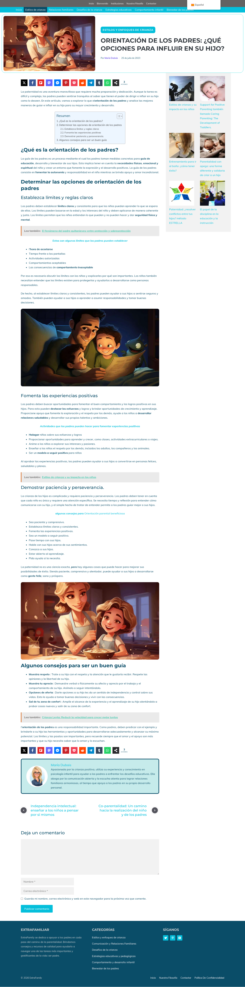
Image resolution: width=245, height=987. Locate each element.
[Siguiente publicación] (155, 810)
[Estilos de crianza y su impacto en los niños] (181, 89)
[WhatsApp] (107, 82)
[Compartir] (115, 82)
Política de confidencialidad (209, 978)
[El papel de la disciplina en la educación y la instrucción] (212, 194)
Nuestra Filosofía (134, 3)
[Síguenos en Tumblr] (179, 938)
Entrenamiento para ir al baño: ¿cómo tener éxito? (182, 166)
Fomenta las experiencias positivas (82, 132)
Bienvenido (102, 3)
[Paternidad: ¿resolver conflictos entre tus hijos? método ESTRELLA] (181, 194)
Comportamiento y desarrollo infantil (113, 962)
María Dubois (111, 58)
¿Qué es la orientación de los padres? (81, 121)
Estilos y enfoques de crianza (128, 29)
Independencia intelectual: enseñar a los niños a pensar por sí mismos (54, 810)
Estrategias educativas (119, 9)
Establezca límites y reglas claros (81, 128)
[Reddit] (82, 82)
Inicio (91, 3)
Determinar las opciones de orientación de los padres (90, 125)
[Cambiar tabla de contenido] (118, 116)
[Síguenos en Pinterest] (172, 938)
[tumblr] (99, 82)
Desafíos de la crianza (89, 9)
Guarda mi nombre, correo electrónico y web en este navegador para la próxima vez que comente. (85, 898)
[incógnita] (24, 82)
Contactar (151, 3)
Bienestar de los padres (180, 9)
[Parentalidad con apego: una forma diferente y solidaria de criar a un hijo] (212, 146)
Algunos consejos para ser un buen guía (83, 140)
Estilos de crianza (35, 9)
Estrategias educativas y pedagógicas (114, 956)
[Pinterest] (65, 82)
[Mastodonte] (49, 82)
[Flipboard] (41, 82)
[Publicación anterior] (24, 810)
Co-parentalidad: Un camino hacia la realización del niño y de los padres (122, 810)
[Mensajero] (57, 82)
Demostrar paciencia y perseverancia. (84, 136)
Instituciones (117, 3)
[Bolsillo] (74, 82)
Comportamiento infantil (149, 9)
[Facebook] (32, 82)
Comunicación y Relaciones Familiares (114, 943)
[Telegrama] (91, 82)
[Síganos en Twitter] (165, 938)
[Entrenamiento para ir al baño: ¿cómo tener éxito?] (181, 146)
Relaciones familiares (61, 9)
